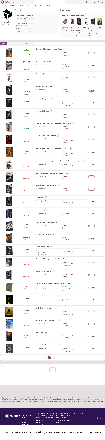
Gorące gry (39, 425)
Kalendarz (5, 5)
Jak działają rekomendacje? (45, 418)
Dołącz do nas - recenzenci (45, 413)
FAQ (57, 422)
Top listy (25, 413)
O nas (41, 5)
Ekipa (24, 418)
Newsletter (60, 411)
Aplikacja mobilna (62, 413)
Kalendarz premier (42, 420)
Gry (28, 5)
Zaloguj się (77, 411)
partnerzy (25, 425)
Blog (34, 5)
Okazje (48, 6)
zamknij (5, 432)
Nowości (21, 5)
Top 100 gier (39, 422)
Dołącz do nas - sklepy (43, 411)
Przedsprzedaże (27, 411)
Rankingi (12, 5)
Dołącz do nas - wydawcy (44, 415)
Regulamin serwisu (62, 418)
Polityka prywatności (49, 433)
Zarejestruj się (78, 413)
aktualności (26, 415)
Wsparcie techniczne (63, 420)
